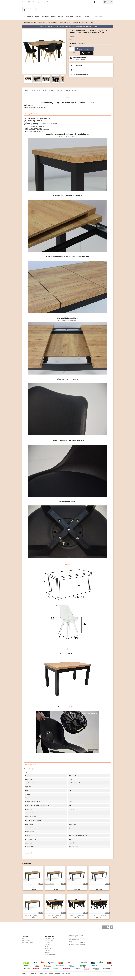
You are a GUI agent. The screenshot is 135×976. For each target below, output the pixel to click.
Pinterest (111, 927)
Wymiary (51, 90)
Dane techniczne (70, 90)
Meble (37, 17)
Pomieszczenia (45, 17)
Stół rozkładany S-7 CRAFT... (55, 916)
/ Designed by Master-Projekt (62, 973)
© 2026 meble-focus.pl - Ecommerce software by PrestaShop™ (38, 973)
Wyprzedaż (78, 17)
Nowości (60, 17)
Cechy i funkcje (35, 90)
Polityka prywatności (50, 940)
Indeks (26, 769)
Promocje (86, 17)
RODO (46, 946)
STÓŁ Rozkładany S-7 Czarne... (33, 887)
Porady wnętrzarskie (50, 954)
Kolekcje (53, 17)
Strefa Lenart (69, 17)
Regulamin (48, 942)
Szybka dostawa (28, 17)
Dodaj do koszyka (84, 49)
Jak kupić (47, 950)
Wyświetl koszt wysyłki (79, 59)
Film (44, 90)
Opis (26, 90)
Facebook (104, 927)
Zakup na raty (48, 948)
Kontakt (47, 952)
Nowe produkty (26, 940)
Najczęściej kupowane (27, 942)
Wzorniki (59, 90)
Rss (107, 927)
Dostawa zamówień (50, 938)
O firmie (47, 944)
